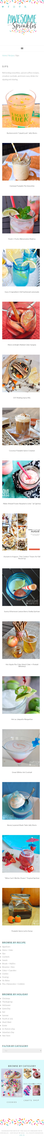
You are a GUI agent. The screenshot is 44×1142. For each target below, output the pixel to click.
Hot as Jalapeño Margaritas (22, 719)
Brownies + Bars (8, 967)
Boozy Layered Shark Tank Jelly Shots (22, 825)
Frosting (5, 977)
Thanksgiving (7, 1002)
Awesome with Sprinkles (22, 26)
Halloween (6, 1005)
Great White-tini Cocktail (22, 772)
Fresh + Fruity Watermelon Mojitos (22, 239)
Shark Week (6, 1022)
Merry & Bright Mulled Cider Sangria (22, 345)
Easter (4, 1025)
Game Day (6, 1008)
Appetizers (6, 946)
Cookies (5, 973)
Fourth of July (7, 1018)
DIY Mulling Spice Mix (22, 398)
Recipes (11, 55)
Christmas (6, 998)
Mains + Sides (7, 950)
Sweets (5, 960)
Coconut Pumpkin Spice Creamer (22, 451)
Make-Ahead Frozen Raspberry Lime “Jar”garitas (22, 504)
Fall (3, 1012)
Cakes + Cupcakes (9, 970)
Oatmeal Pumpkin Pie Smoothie (22, 186)
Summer (5, 1015)
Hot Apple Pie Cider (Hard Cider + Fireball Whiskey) (22, 665)
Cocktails (6, 957)
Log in (22, 1135)
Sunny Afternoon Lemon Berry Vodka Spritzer (22, 611)
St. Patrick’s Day (8, 1029)
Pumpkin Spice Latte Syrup (22, 931)
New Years (6, 1035)
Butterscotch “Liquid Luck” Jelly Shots (22, 133)
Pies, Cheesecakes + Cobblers (13, 984)
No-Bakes (6, 980)
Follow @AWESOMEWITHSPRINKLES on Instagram (23, 1112)
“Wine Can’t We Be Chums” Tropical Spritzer (22, 878)
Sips (3, 953)
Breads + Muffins (8, 963)
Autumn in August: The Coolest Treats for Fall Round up (22, 558)
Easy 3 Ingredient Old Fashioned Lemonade (22, 292)
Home (4, 55)
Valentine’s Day (8, 1032)
